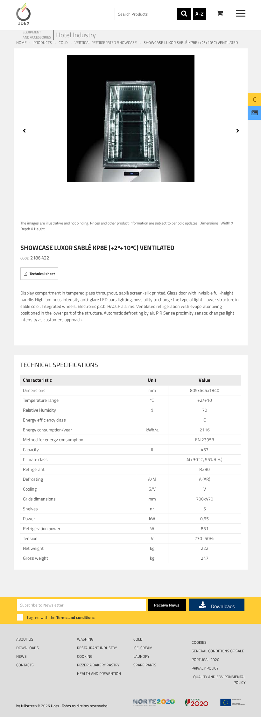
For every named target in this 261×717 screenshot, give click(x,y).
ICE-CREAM (142, 647)
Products (42, 42)
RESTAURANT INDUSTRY (97, 647)
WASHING (85, 639)
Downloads (27, 647)
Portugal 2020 (205, 659)
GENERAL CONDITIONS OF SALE (218, 651)
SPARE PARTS (144, 665)
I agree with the (61, 617)
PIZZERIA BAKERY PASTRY (98, 665)
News (21, 656)
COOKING (84, 656)
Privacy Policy (205, 668)
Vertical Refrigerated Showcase (105, 42)
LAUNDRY (141, 656)
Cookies (199, 642)
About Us (24, 639)
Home (21, 42)
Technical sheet (42, 274)
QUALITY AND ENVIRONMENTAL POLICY (219, 679)
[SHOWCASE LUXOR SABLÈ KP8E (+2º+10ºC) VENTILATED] (131, 118)
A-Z (199, 14)
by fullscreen (26, 706)
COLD (63, 42)
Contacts (25, 665)
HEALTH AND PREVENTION (99, 673)
